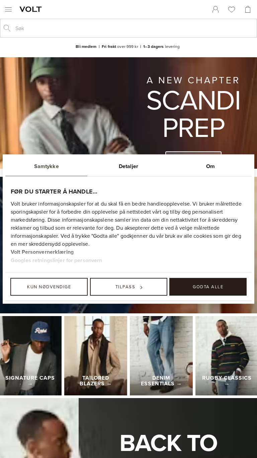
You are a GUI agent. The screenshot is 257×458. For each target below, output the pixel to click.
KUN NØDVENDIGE (49, 287)
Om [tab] (210, 166)
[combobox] (134, 28)
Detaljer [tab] (128, 166)
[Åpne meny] (8, 9)
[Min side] (215, 9)
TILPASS (125, 287)
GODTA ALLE (208, 287)
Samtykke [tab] (46, 166)
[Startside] (32, 9)
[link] (215, 9)
